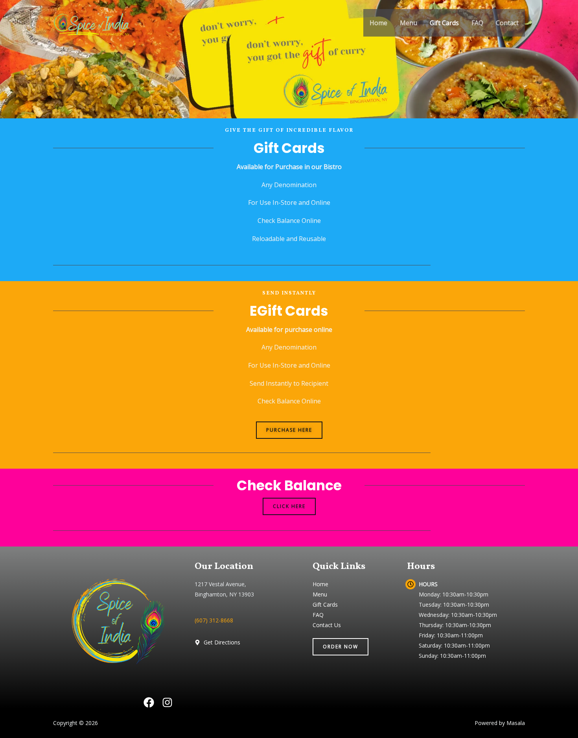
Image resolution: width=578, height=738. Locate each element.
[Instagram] (167, 702)
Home (378, 22)
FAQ (477, 22)
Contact (507, 22)
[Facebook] (149, 702)
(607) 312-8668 (214, 620)
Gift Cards (444, 22)
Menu (408, 22)
